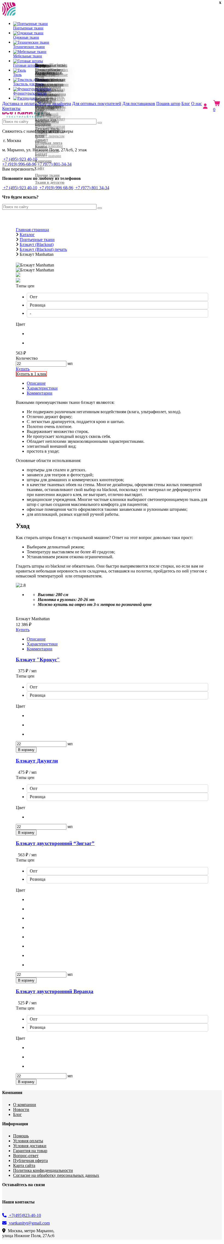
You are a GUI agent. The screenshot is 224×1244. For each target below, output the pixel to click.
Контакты (11, 108)
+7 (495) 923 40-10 (19, 159)
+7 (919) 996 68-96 (55, 187)
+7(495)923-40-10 (24, 1215)
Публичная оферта (30, 1160)
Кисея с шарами (48, 156)
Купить (23, 369)
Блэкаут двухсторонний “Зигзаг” (55, 843)
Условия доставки (29, 1145)
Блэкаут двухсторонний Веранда (54, 991)
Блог (185, 103)
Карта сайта (24, 1165)
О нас (196, 103)
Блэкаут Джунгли (37, 761)
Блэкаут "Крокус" (38, 659)
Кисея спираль (47, 151)
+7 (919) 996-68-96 (19, 164)
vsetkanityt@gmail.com (29, 1223)
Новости (21, 1109)
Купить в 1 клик (31, 374)
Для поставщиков (138, 103)
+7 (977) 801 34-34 (91, 187)
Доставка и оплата (20, 103)
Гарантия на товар (30, 1150)
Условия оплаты (28, 1140)
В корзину (26, 750)
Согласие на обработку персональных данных (56, 1175)
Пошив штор (168, 103)
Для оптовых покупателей (96, 103)
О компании (24, 1104)
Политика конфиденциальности (43, 1170)
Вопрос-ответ (26, 1155)
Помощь (21, 1136)
